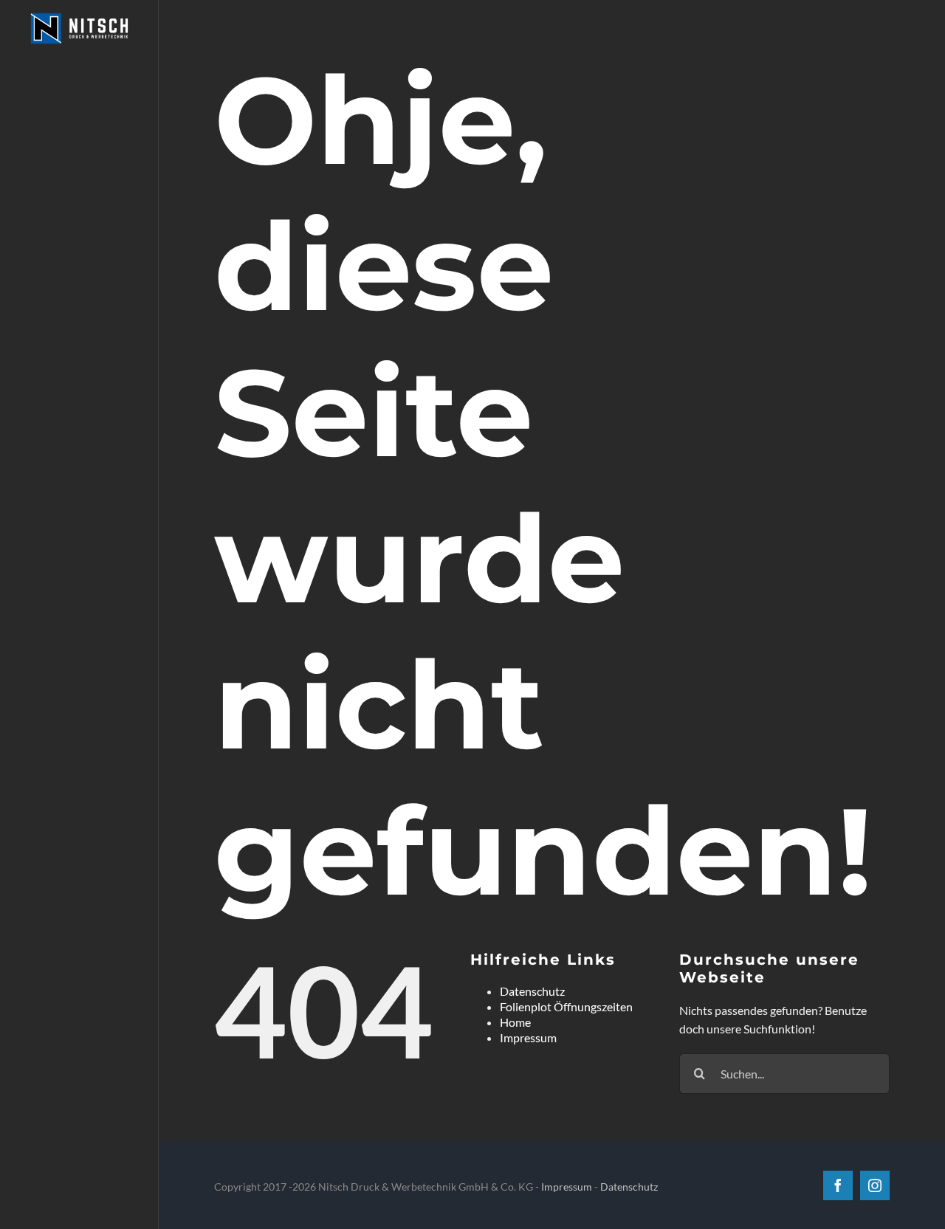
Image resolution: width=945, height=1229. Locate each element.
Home (515, 1022)
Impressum (528, 1037)
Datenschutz (532, 991)
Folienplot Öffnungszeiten (566, 1006)
